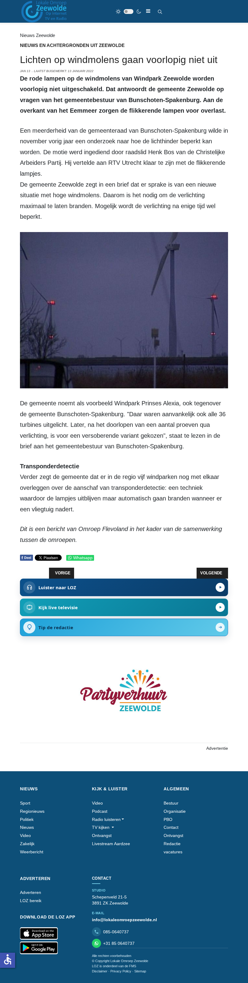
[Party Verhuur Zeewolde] (124, 696)
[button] (108, 819)
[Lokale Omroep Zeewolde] (45, 11)
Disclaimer (99, 971)
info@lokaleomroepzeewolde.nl (124, 919)
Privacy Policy (120, 971)
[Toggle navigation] (148, 11)
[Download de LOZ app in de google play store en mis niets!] (39, 947)
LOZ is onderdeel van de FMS (114, 966)
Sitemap (140, 971)
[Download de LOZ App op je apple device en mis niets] (39, 933)
